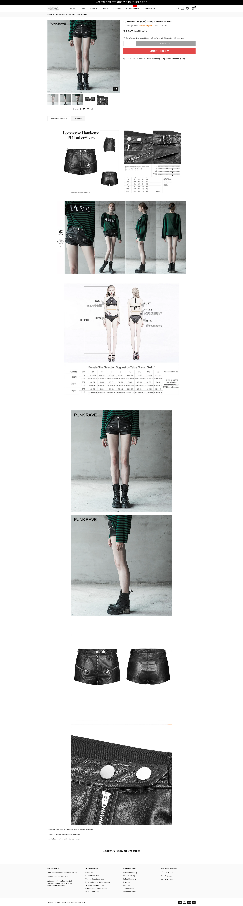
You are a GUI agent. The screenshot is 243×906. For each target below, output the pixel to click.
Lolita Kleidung (129, 879)
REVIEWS (78, 119)
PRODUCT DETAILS (59, 119)
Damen (105, 8)
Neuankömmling (133, 8)
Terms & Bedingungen (94, 885)
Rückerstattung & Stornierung (97, 882)
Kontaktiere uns (92, 876)
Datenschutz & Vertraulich (96, 888)
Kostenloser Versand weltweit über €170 (121, 2)
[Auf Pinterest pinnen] (88, 109)
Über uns (89, 872)
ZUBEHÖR (117, 8)
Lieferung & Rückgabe (163, 38)
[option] (83, 56)
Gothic (72, 8)
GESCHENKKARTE (92, 892)
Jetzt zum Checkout (159, 51)
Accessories (128, 888)
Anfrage (180, 38)
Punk (83, 8)
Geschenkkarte (129, 892)
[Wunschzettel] (187, 8)
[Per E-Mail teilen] (91, 109)
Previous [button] (49, 56)
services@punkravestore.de (65, 872)
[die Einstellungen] (182, 8)
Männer (93, 8)
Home (49, 14)
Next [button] (117, 56)
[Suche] (177, 8)
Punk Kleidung (129, 876)
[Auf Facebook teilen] (80, 109)
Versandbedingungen (94, 879)
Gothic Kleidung (130, 872)
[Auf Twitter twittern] (84, 109)
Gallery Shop (151, 8)
